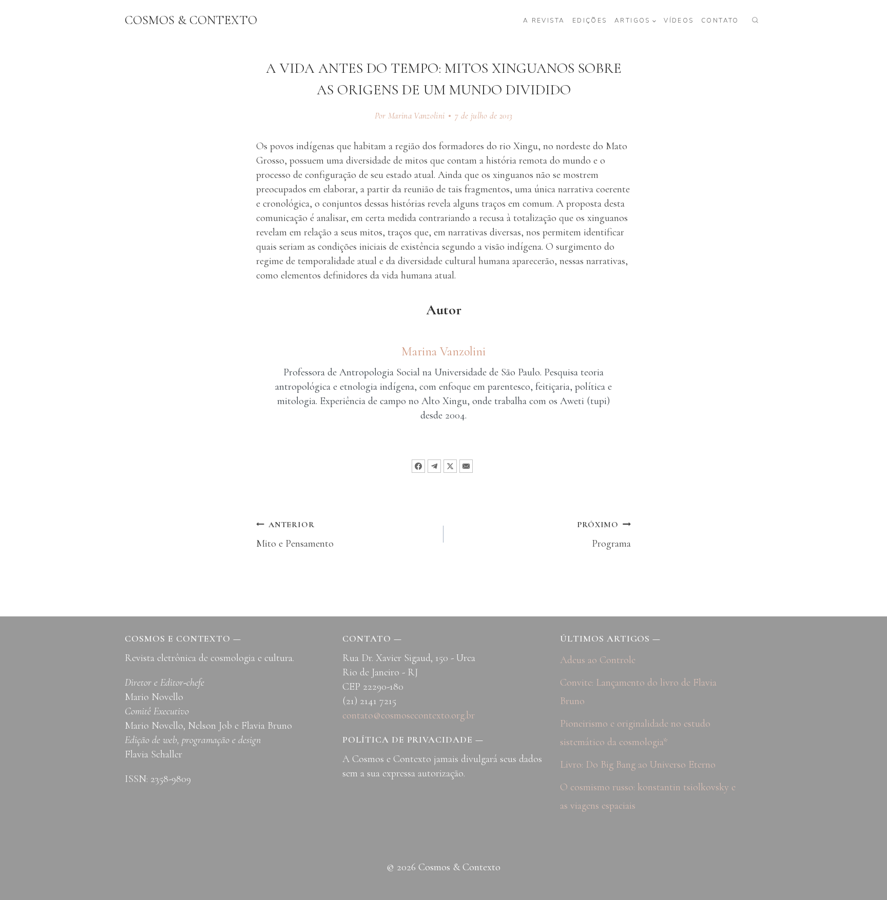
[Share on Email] (466, 466)
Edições (589, 20)
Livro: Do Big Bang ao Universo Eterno (638, 764)
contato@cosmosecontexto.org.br (408, 715)
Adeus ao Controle (597, 660)
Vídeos (678, 20)
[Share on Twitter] (450, 466)
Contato (720, 20)
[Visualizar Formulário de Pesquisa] (755, 20)
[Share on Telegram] (434, 466)
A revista (544, 20)
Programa (604, 534)
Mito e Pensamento (295, 534)
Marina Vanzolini (443, 351)
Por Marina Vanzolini (410, 115)
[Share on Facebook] (418, 466)
